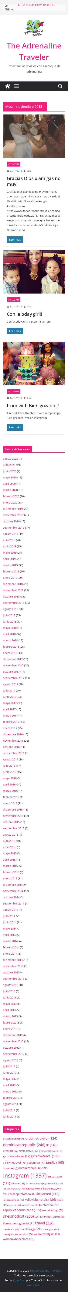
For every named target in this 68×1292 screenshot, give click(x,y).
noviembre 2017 (13, 665)
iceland (8, 1168)
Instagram (13, 164)
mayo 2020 (10, 477)
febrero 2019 (11, 571)
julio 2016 (9, 765)
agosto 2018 (10, 609)
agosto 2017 (10, 684)
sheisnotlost (18, 1216)
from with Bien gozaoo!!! (33, 405)
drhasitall (10, 1150)
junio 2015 (9, 847)
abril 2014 (9, 935)
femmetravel (28, 1150)
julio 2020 (9, 465)
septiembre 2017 (13, 678)
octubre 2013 (11, 972)
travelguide (10, 1234)
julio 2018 (9, 615)
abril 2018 (9, 634)
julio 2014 (9, 916)
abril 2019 (9, 559)
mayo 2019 (10, 552)
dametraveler (43, 1138)
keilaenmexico (32, 1188)
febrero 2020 (11, 496)
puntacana (48, 1205)
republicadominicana (22, 1210)
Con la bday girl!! (24, 314)
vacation (26, 1234)
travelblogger (30, 1229)
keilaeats (18, 1183)
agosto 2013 (10, 985)
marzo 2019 (10, 565)
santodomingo (52, 1210)
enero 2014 (10, 953)
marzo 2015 (10, 866)
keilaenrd (48, 1194)
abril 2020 (9, 483)
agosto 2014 (10, 910)
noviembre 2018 (13, 590)
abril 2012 (9, 1085)
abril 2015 (9, 859)
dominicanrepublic (24, 1144)
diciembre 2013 (13, 960)
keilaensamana (13, 1199)
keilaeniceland (12, 1188)
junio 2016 (9, 772)
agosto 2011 (10, 1104)
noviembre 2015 (13, 816)
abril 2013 (9, 1010)
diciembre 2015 (13, 809)
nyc (25, 1205)
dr (51, 1145)
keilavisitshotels (40, 1199)
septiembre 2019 (13, 527)
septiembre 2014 (13, 903)
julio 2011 (9, 1110)
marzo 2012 (10, 1091)
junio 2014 (9, 922)
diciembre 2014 (13, 884)
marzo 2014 (10, 941)
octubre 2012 (11, 1047)
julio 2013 (9, 991)
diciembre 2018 (13, 584)
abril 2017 (9, 709)
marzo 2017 (10, 715)
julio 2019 (9, 540)
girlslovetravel (45, 1156)
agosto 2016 (10, 759)
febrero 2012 (11, 1097)
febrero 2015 (11, 872)
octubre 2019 (11, 521)
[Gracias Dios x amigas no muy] (34, 136)
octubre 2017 (11, 671)
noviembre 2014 (13, 891)
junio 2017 (9, 696)
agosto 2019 (10, 534)
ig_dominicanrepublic (31, 1168)
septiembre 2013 (13, 978)
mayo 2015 (10, 853)
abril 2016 (9, 784)
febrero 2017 (11, 722)
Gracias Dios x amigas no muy (34, 181)
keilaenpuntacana (22, 1194)
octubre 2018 (11, 596)
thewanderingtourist (18, 1223)
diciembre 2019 (13, 509)
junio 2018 (9, 621)
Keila (29, 170)
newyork (14, 1204)
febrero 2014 (11, 947)
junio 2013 (9, 997)
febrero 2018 (11, 646)
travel (44, 1223)
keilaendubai (54, 1183)
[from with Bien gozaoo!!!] (34, 363)
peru (34, 1205)
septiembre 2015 (13, 828)
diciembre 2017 (13, 659)
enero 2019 (10, 577)
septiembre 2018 (13, 603)
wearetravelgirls (47, 1234)
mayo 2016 (10, 778)
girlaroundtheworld (50, 1150)
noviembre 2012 (13, 1041)
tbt (39, 1216)
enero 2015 (10, 878)
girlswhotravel (14, 1162)
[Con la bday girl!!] (34, 272)
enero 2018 (10, 653)
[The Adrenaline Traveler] (7, 86)
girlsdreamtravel (16, 1156)
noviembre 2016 (13, 740)
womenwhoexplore (18, 1239)
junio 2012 (9, 1072)
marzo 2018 (10, 640)
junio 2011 (9, 1116)
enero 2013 (10, 1029)
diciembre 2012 (13, 1035)
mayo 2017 (10, 703)
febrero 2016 (11, 797)
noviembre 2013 (13, 966)
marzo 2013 (10, 1016)
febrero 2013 (11, 1022)
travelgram (51, 1229)
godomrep (36, 1162)
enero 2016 (10, 803)
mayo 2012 (10, 1079)
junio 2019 (9, 546)
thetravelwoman (54, 1216)
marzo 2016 (10, 790)
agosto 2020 (10, 458)
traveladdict (11, 1229)
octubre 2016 (11, 747)
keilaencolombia (36, 1183)
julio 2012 (9, 1066)
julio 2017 (9, 690)
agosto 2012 (10, 1060)
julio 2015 (9, 841)
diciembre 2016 (13, 734)
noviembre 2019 (13, 515)
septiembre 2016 (13, 753)
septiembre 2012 (13, 1054)
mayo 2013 (10, 1004)
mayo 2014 (10, 928)
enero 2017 (10, 728)
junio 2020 (9, 471)
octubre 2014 (11, 897)
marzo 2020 (10, 490)
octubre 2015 (11, 822)
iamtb (55, 1162)
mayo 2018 (10, 628)
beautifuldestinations (15, 1138)
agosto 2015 (10, 834)
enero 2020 (10, 502)
